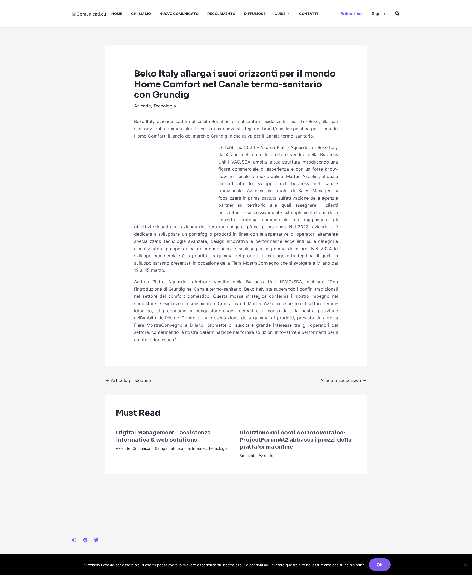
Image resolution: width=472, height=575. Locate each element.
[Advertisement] (175, 180)
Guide (280, 13)
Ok (380, 564)
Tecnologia (164, 106)
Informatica (180, 448)
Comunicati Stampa (149, 448)
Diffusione (255, 13)
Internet (199, 448)
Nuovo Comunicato (179, 13)
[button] (287, 13)
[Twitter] (96, 540)
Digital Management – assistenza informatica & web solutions (163, 436)
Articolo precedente (128, 380)
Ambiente (248, 455)
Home (116, 13)
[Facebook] (85, 540)
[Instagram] (74, 540)
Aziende (142, 106)
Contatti (308, 13)
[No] (465, 564)
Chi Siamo (141, 13)
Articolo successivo (343, 380)
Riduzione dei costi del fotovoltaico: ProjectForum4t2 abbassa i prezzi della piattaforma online (296, 439)
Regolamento (221, 13)
